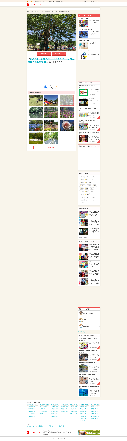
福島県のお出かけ (31, 416)
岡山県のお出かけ (83, 408)
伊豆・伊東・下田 (84, 197)
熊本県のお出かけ (94, 411)
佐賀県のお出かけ (94, 408)
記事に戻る (51, 147)
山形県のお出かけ (31, 415)
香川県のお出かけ (83, 418)
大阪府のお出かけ (74, 406)
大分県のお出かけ (94, 413)
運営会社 (41, 426)
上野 (87, 191)
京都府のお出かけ (74, 408)
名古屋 (92, 176)
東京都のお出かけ (55, 406)
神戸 (82, 179)
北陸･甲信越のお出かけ (44, 404)
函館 (93, 200)
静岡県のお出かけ (64, 411)
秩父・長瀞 (88, 182)
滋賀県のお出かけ (74, 415)
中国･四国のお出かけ (84, 404)
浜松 (82, 200)
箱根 (87, 188)
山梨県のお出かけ (43, 408)
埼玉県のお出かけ (55, 411)
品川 (92, 188)
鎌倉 (82, 194)
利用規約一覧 (60, 426)
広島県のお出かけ (83, 406)
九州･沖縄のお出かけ (95, 404)
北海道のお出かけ (31, 406)
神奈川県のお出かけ (55, 408)
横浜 (82, 176)
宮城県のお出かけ (31, 408)
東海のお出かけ (64, 404)
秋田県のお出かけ (31, 413)
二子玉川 (83, 185)
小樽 (82, 202)
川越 (93, 197)
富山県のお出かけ (43, 413)
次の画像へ (58, 53)
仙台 (87, 176)
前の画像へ (44, 53)
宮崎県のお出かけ (94, 415)
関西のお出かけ (73, 404)
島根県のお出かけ (83, 413)
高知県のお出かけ (83, 416)
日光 (82, 188)
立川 (82, 191)
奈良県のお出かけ (74, 411)
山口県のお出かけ (83, 409)
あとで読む (84, 1)
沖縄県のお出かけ (94, 418)
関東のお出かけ (54, 404)
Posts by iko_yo (82, 332)
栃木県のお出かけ (55, 415)
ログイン (98, 1)
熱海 (92, 191)
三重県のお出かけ (64, 409)
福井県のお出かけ (43, 415)
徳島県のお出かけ (83, 420)
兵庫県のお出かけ (74, 409)
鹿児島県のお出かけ (95, 416)
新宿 (87, 179)
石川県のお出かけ (43, 411)
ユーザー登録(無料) (91, 1)
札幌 (95, 185)
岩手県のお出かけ (31, 411)
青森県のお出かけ (31, 409)
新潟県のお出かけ (43, 409)
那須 (82, 182)
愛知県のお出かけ (64, 406)
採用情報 (50, 426)
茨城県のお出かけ (55, 416)
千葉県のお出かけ (55, 409)
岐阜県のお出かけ (64, 408)
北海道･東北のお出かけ (32, 404)
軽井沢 (87, 200)
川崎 (92, 179)
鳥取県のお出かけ (83, 411)
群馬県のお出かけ (55, 413)
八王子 (87, 194)
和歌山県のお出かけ (74, 413)
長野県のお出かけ (43, 406)
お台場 (89, 185)
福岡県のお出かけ (94, 406)
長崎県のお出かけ (94, 409)
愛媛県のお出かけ (83, 415)
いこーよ (30, 1)
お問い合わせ (30, 426)
